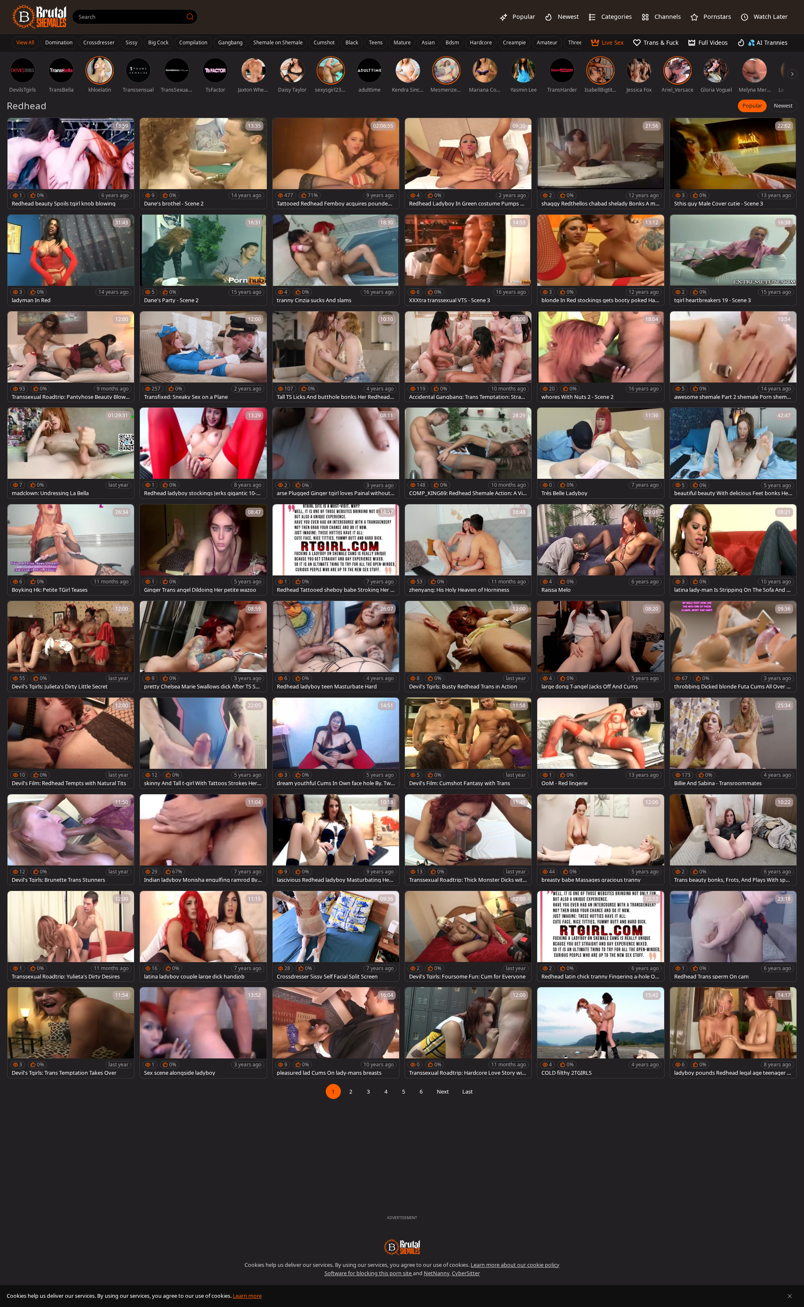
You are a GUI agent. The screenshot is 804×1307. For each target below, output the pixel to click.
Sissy (131, 42)
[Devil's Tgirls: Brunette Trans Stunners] (71, 839)
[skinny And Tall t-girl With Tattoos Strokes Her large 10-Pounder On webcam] (203, 743)
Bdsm (452, 42)
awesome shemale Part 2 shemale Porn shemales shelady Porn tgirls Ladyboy (732, 397)
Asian (428, 42)
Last (467, 1091)
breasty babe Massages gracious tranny (591, 880)
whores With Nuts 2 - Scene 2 (577, 397)
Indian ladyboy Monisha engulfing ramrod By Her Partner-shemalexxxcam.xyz (201, 880)
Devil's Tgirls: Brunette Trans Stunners (58, 880)
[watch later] (17, 128)
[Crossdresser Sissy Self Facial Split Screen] (336, 936)
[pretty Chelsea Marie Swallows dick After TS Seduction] (203, 646)
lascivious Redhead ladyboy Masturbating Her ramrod (335, 880)
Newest (783, 105)
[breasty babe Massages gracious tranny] (600, 839)
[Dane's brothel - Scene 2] (203, 163)
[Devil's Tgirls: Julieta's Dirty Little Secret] (71, 646)
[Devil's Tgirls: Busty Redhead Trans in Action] (468, 646)
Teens (376, 42)
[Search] (190, 17)
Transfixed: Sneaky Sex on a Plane (186, 397)
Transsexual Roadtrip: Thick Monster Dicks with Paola (467, 880)
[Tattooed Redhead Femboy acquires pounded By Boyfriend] (336, 163)
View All (25, 42)
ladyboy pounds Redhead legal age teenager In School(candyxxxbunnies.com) (733, 1073)
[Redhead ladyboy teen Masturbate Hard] (336, 646)
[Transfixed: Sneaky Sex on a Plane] (203, 356)
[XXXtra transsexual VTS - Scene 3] (468, 260)
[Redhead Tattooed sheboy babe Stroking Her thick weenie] (336, 549)
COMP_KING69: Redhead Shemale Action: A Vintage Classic (467, 493)
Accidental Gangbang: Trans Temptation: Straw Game (467, 397)
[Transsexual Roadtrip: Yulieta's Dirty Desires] (71, 936)
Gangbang (230, 42)
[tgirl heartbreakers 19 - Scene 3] (733, 260)
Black (351, 42)
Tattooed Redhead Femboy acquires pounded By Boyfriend (334, 203)
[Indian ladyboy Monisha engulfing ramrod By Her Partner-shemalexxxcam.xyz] (203, 839)
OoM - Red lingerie (564, 783)
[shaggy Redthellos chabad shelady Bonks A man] (600, 163)
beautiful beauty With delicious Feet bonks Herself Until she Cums (732, 493)
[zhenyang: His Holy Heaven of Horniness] (468, 549)
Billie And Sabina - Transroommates (718, 783)
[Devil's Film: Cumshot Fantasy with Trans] (468, 743)
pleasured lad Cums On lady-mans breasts (329, 1073)
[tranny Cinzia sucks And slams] (336, 260)
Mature (402, 42)
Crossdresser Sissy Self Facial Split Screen (327, 976)
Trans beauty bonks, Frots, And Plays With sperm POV (732, 880)
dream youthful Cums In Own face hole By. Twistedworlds (335, 783)
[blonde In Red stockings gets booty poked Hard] (600, 260)
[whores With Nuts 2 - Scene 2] (600, 356)
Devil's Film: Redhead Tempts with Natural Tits (69, 783)
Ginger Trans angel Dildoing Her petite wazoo (200, 590)
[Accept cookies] (789, 1296)
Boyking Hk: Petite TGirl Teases (50, 590)
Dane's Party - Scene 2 (171, 300)
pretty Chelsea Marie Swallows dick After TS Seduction (203, 686)
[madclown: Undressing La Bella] (71, 453)
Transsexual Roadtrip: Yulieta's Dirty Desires (66, 976)
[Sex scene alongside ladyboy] (203, 1032)
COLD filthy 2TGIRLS (566, 1073)
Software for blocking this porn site (369, 1273)
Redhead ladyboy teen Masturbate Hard (327, 686)
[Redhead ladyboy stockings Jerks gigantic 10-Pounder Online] (203, 453)
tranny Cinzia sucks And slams (314, 300)
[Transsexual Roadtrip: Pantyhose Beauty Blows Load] (71, 356)
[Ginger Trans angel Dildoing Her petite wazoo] (203, 549)
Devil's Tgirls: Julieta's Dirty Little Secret (60, 686)
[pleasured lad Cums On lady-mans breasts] (336, 1032)
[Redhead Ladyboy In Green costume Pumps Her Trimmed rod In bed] (468, 163)
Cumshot (324, 42)
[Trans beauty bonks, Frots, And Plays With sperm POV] (733, 839)
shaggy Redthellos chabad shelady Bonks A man (599, 203)
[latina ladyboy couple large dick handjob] (203, 936)
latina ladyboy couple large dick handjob (194, 976)
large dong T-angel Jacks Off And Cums (589, 686)
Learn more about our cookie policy (515, 1264)
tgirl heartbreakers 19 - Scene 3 (712, 300)
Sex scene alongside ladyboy (179, 1073)
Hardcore (481, 42)
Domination (58, 42)
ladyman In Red (31, 300)
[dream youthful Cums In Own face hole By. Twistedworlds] (336, 743)
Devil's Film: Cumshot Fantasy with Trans (459, 783)
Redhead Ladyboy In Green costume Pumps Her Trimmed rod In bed (468, 203)
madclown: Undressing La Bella (50, 493)
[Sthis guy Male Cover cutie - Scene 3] (733, 163)
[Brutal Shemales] (39, 16)
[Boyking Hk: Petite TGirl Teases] (71, 549)
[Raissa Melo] (600, 549)
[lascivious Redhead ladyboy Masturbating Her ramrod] (336, 839)
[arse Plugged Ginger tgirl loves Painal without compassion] (336, 453)
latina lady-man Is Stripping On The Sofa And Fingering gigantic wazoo (732, 590)
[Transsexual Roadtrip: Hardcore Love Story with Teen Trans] (468, 1032)
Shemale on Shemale (278, 42)
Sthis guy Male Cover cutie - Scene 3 (718, 203)
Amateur (547, 42)
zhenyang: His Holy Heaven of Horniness (459, 590)
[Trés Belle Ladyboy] (600, 453)
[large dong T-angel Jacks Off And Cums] (600, 646)
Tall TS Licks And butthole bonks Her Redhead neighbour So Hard (335, 397)
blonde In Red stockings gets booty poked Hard (599, 300)
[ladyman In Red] (71, 260)
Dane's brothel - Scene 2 (174, 203)
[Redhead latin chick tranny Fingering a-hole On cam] (600, 936)
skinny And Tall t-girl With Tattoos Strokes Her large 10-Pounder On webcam (202, 783)
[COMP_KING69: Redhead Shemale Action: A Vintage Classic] (468, 453)
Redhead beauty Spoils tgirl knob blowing (64, 203)
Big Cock (158, 42)
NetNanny (436, 1273)
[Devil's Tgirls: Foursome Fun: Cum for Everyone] (468, 936)
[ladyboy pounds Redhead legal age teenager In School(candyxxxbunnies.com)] (733, 1032)
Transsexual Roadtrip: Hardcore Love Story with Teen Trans (468, 1073)
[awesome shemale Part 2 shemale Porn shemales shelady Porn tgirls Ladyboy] (733, 356)
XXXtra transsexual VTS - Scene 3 (449, 300)
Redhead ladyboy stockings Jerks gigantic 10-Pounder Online (202, 493)
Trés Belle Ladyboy (564, 493)
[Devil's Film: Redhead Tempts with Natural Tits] (71, 743)
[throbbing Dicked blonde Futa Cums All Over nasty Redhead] (733, 646)
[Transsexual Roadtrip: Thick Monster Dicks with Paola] (468, 839)
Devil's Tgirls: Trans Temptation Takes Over (64, 1073)
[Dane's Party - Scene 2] (203, 260)
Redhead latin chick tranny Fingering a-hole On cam (599, 976)
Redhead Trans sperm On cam (711, 976)
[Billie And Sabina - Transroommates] (733, 743)
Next (443, 1091)
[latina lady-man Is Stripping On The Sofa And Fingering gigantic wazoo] (733, 549)
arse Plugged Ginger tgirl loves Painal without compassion (335, 493)
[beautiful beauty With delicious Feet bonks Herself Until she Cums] (733, 453)
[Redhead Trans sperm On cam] (733, 936)
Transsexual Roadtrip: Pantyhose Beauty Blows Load (70, 397)
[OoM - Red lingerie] (600, 743)
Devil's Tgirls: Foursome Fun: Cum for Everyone (467, 976)
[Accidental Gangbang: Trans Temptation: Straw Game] (468, 356)
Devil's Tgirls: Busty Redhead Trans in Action (463, 686)
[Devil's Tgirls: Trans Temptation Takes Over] (71, 1032)
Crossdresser (99, 42)
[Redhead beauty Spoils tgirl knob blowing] (71, 163)
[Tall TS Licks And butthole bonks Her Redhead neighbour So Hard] (336, 356)
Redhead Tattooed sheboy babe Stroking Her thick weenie (334, 590)
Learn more (247, 1295)
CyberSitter (466, 1273)
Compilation (193, 42)
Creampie (514, 42)
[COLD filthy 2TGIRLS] (600, 1032)
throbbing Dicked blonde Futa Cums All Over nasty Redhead (732, 686)
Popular (752, 105)
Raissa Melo (556, 590)
